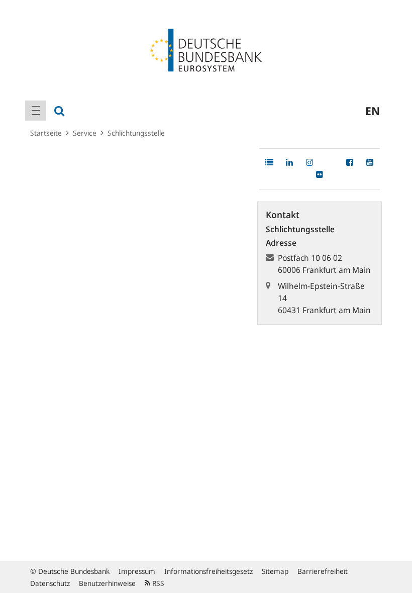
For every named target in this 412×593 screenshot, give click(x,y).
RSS (157, 583)
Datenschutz (50, 583)
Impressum (137, 571)
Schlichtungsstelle (136, 133)
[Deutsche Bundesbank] (206, 49)
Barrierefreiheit (322, 571)
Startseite (46, 133)
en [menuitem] (372, 110)
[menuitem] (35, 111)
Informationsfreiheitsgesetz (208, 571)
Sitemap (275, 571)
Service (84, 133)
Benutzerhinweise (107, 583)
